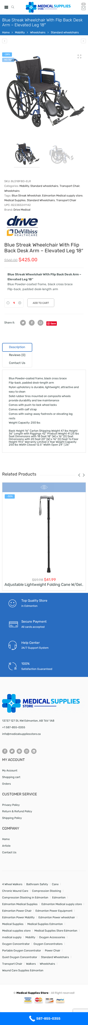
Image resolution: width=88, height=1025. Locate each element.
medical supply (12, 937)
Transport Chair (69, 186)
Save (53, 323)
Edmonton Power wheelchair (56, 917)
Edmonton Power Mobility (18, 917)
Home (6, 32)
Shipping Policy (12, 818)
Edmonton (59, 897)
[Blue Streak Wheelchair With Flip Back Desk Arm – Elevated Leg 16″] (4, 41)
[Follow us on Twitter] (12, 751)
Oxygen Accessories (52, 937)
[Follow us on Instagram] (26, 751)
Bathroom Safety (37, 884)
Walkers (31, 963)
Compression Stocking (46, 890)
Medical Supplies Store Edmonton (55, 930)
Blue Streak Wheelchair (26, 195)
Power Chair (52, 950)
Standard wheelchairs (65, 32)
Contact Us (9, 852)
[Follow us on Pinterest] (19, 751)
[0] (83, 8)
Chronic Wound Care (15, 890)
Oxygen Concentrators (48, 943)
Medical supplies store (16, 930)
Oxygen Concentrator (16, 943)
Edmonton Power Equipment (53, 910)
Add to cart (41, 302)
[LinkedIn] (34, 751)
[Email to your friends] (40, 323)
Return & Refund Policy (17, 811)
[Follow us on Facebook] (4, 751)
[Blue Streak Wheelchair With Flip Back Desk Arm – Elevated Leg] (44, 92)
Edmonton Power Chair (17, 910)
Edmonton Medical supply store (62, 195)
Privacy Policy (11, 804)
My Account (9, 770)
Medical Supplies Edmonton (45, 924)
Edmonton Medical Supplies (20, 904)
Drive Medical (21, 209)
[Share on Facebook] (32, 323)
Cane (55, 884)
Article (6, 845)
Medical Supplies (15, 200)
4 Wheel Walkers (12, 884)
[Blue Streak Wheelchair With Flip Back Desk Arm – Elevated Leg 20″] (83, 41)
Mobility (20, 32)
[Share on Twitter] (23, 323)
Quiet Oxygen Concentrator (19, 957)
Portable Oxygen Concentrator (21, 950)
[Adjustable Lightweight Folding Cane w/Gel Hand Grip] (44, 533)
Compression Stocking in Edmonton (25, 897)
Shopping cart (11, 777)
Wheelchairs (37, 32)
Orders (6, 783)
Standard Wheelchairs (41, 200)
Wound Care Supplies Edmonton (22, 970)
